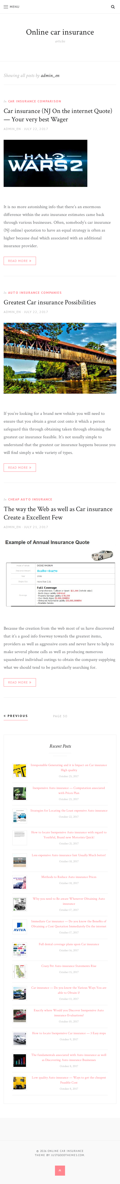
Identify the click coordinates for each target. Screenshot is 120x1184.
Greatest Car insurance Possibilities (50, 302)
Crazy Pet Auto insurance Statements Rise (68, 966)
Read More (18, 261)
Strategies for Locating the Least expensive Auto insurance (68, 810)
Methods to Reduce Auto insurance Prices (68, 877)
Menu (15, 6)
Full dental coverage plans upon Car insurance (69, 944)
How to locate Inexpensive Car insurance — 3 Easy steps (69, 1033)
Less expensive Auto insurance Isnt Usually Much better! (69, 855)
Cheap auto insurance (30, 499)
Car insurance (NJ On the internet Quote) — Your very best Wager (58, 115)
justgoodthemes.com (67, 1155)
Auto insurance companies (35, 292)
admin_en (12, 129)
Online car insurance (60, 32)
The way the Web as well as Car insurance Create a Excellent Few (58, 513)
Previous (17, 716)
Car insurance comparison (34, 101)
